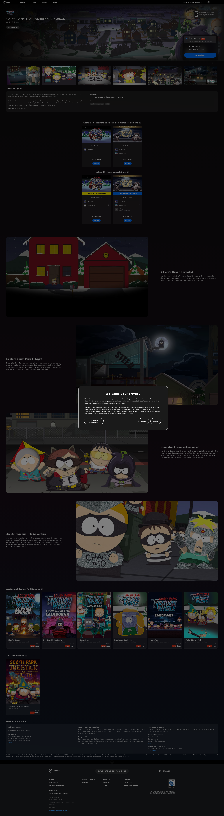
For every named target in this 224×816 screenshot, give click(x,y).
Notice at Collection (136, 401)
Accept (156, 421)
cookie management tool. (117, 403)
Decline (144, 421)
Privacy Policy (121, 401)
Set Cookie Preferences (94, 421)
